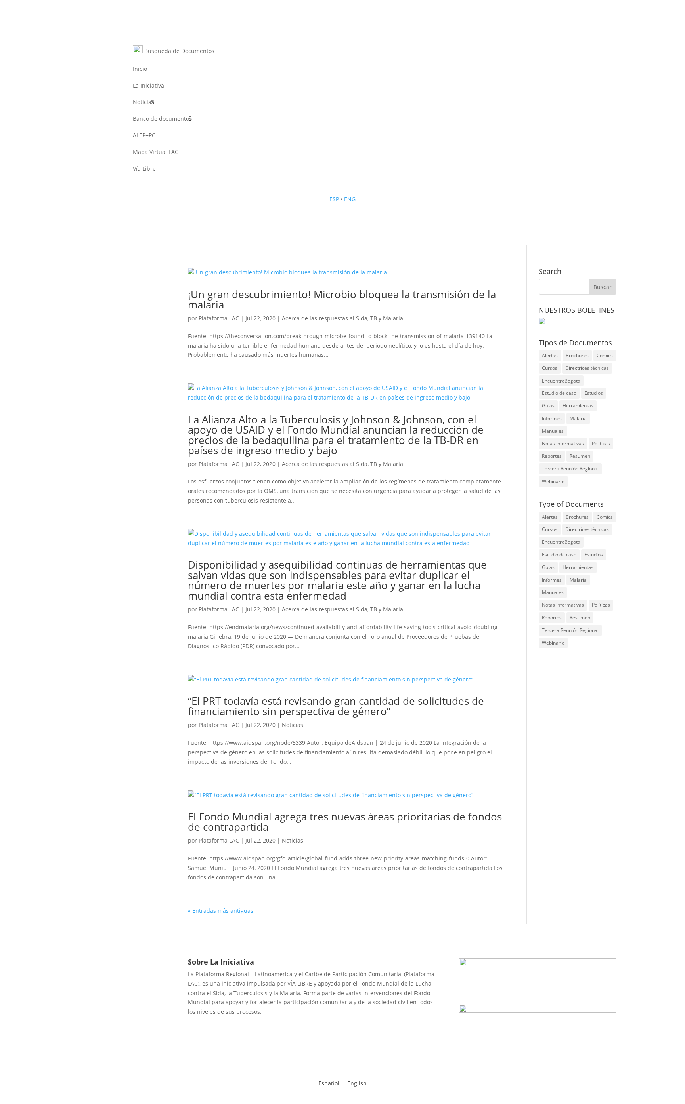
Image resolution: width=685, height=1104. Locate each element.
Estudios (593, 393)
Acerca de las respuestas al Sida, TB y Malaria (342, 318)
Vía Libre (144, 169)
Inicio (140, 69)
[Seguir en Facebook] (318, 185)
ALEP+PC (144, 136)
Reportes (552, 456)
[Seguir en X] (334, 185)
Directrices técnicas (587, 368)
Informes (552, 418)
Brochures (577, 355)
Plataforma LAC (219, 318)
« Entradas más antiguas (220, 910)
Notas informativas (563, 443)
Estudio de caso (559, 393)
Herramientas (578, 405)
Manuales (553, 431)
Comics (605, 355)
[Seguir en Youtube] (350, 185)
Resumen (580, 456)
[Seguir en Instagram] (366, 185)
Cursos (549, 368)
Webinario (553, 481)
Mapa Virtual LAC (155, 152)
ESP (334, 199)
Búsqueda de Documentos (178, 51)
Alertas (550, 355)
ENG (350, 199)
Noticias (143, 102)
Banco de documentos (162, 119)
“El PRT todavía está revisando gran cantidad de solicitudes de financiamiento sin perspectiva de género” (336, 706)
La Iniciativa (148, 86)
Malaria (578, 418)
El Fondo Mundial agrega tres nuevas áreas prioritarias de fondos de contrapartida (345, 821)
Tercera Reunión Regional (570, 468)
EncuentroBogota (561, 380)
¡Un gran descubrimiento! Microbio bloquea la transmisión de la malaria (342, 299)
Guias (548, 405)
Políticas (601, 443)
